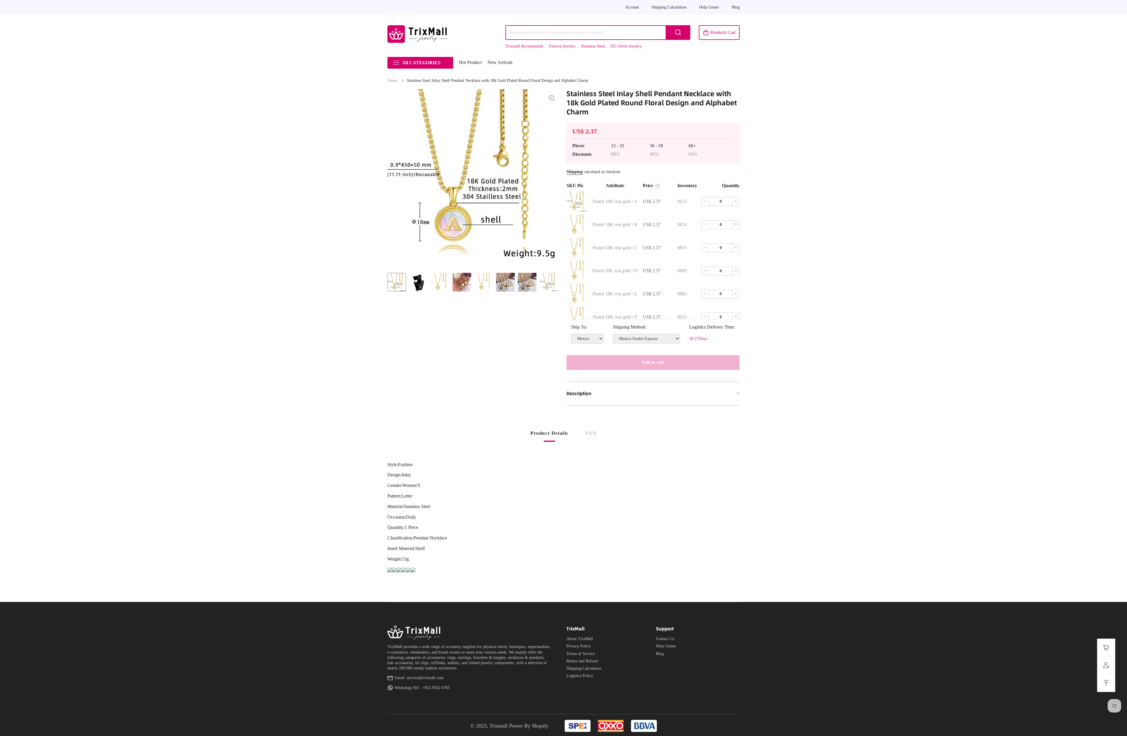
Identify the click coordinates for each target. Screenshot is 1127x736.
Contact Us (665, 639)
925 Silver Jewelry (626, 46)
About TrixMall (579, 639)
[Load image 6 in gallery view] (505, 282)
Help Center (666, 646)
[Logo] (418, 34)
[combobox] (597, 32)
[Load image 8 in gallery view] (548, 282)
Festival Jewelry (562, 46)
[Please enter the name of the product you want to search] (678, 32)
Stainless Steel (593, 46)
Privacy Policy (578, 646)
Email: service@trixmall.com (418, 678)
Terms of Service (580, 654)
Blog (660, 654)
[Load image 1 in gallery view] (396, 282)
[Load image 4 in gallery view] (462, 282)
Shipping (574, 172)
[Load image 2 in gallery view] (418, 282)
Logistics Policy (579, 676)
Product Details (549, 433)
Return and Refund (582, 661)
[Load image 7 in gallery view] (527, 282)
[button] (719, 32)
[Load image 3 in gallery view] (440, 282)
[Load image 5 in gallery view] (483, 282)
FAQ (591, 433)
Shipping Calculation (583, 668)
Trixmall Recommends (524, 46)
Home (392, 80)
